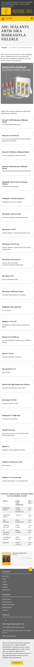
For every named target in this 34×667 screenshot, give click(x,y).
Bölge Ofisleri (5, 589)
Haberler (4, 581)
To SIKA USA (6, 11)
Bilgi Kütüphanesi (6, 607)
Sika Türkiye (5, 576)
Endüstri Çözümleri (7, 602)
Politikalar (4, 584)
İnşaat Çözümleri (6, 599)
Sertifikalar (5, 587)
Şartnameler (5, 610)
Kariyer (4, 579)
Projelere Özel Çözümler (8, 604)
